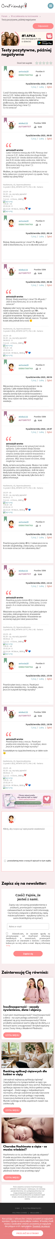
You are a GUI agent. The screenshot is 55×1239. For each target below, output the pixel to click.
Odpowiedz (43, 26)
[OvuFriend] (14, 8)
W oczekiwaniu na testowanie (24, 16)
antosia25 (24, 71)
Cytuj (33, 86)
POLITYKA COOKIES (19, 1213)
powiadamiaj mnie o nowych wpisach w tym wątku (29, 860)
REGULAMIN (34, 1213)
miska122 (23, 123)
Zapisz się (28, 953)
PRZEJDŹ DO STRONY (27, 1233)
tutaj (8, 945)
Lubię (41, 86)
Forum (4, 16)
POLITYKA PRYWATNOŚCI (32, 1208)
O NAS (17, 1208)
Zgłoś (49, 86)
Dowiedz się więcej (41, 1226)
